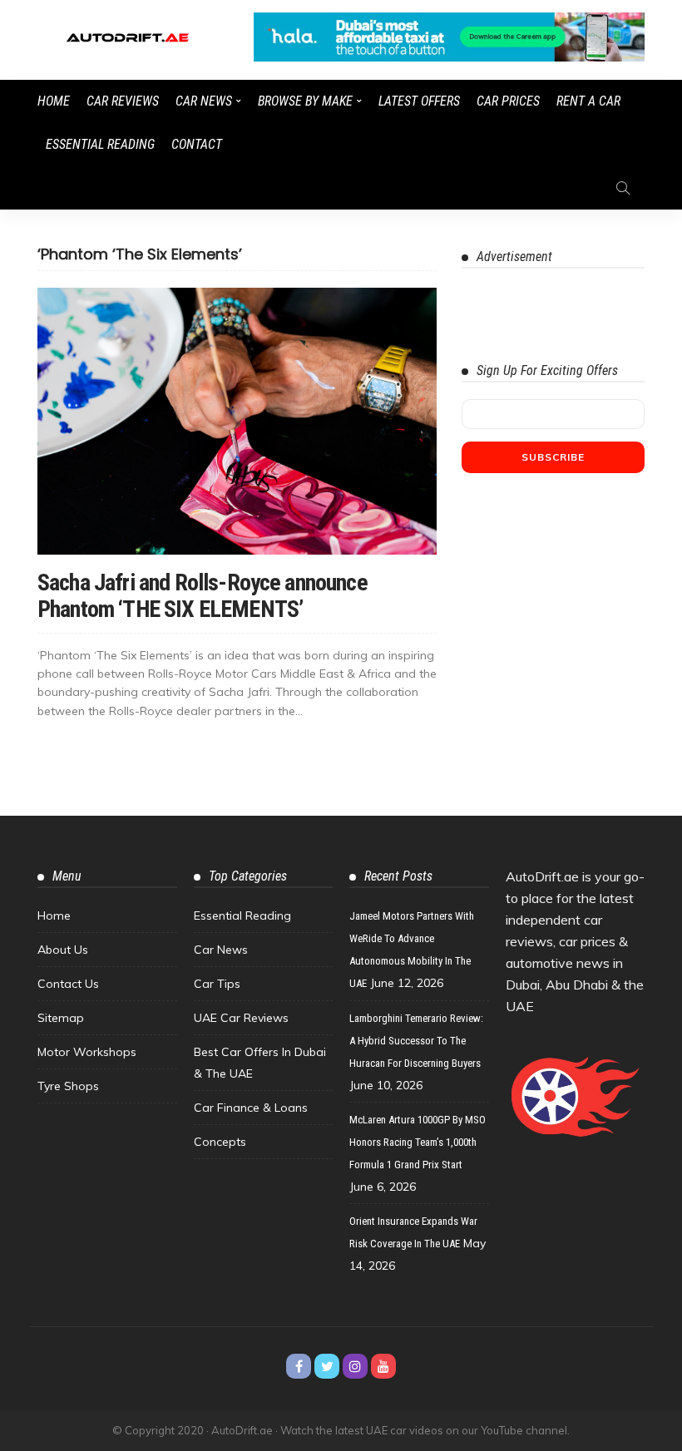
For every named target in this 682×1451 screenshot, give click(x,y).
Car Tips (217, 983)
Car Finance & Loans (251, 1107)
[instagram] (355, 1366)
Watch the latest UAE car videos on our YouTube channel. (425, 1430)
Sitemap (60, 1017)
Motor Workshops (86, 1051)
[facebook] (298, 1366)
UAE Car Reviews (241, 1017)
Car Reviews (122, 101)
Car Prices (508, 101)
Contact (196, 144)
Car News (203, 101)
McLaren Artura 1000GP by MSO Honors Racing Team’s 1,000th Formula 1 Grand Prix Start (417, 1142)
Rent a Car (588, 101)
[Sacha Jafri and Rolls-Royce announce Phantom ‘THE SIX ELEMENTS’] (237, 421)
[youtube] (383, 1366)
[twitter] (326, 1366)
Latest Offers (419, 101)
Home (53, 101)
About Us (62, 949)
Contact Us (68, 983)
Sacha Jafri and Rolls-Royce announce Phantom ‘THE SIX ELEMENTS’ (202, 596)
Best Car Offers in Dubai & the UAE (260, 1062)
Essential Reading (100, 144)
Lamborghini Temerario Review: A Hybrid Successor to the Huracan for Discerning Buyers (416, 1040)
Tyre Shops (68, 1085)
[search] (623, 188)
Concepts (220, 1141)
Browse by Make (305, 101)
